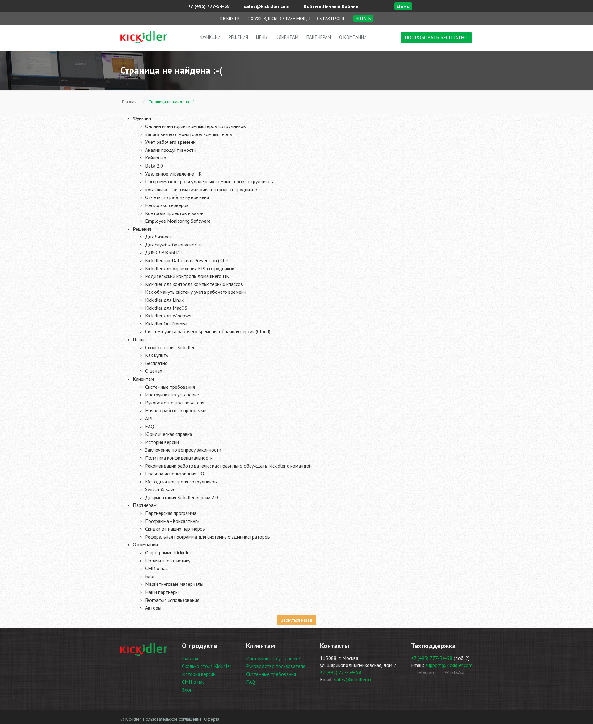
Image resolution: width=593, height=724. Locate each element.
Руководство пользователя (174, 402)
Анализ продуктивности (170, 150)
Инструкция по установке (172, 394)
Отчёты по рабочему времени (177, 197)
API (149, 418)
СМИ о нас (156, 568)
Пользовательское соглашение (172, 719)
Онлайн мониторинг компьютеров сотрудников (195, 126)
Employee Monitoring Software (178, 221)
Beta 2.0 (154, 166)
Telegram (425, 672)
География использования (172, 600)
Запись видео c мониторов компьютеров (188, 134)
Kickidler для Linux (164, 300)
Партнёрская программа (170, 513)
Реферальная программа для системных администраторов (207, 537)
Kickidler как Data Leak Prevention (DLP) (187, 260)
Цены (262, 37)
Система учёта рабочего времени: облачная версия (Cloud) (207, 331)
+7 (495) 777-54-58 (208, 6)
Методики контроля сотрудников (181, 481)
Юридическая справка (168, 434)
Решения (238, 37)
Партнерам (318, 37)
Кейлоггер (155, 158)
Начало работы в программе (175, 410)
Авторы (153, 608)
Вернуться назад (296, 620)
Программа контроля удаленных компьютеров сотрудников (209, 181)
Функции (210, 37)
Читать (363, 18)
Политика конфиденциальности (179, 458)
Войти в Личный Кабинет (331, 6)
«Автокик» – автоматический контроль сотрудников (201, 189)
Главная (190, 658)
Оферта (211, 719)
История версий (162, 442)
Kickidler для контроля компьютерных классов (194, 284)
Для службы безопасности (173, 245)
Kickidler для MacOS (166, 308)
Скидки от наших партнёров (175, 529)
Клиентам (287, 37)
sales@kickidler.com (266, 6)
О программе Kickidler (168, 552)
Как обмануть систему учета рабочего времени (195, 292)
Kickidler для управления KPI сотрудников (189, 268)
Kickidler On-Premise (166, 324)
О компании (353, 37)
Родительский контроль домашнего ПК (187, 276)
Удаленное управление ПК (173, 174)
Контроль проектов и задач (174, 213)
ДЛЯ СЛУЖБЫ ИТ (164, 252)
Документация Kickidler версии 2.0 (181, 497)
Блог (150, 576)
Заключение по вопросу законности (183, 450)
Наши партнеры (162, 592)
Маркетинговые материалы (174, 584)
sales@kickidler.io (352, 679)
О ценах (153, 371)
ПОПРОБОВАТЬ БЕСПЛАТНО (436, 37)
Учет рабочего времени (170, 142)
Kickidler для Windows (168, 315)
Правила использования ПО (174, 473)
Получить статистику (167, 560)
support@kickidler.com (449, 665)
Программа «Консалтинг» (172, 521)
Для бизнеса (158, 237)
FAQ (149, 426)
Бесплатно (156, 363)
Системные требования (170, 387)
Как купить (156, 355)
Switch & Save (160, 489)
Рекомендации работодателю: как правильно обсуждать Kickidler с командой (228, 466)
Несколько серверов (167, 205)
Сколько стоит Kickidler (170, 347)
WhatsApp (455, 672)
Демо (403, 6)
